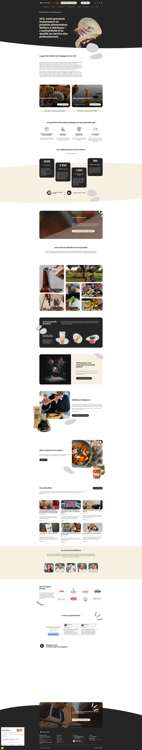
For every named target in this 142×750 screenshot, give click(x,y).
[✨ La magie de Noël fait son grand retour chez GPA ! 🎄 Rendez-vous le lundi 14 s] (92, 660)
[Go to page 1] (79, 636)
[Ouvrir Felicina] (55, 6)
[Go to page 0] (78, 636)
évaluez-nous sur (52, 634)
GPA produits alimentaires (53, 627)
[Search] (95, 3)
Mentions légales (92, 740)
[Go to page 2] (80, 636)
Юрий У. (86, 624)
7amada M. (70, 624)
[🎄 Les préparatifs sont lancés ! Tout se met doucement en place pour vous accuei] (50, 660)
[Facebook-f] (97, 3)
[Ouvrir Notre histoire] (49, 6)
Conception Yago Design (98, 747)
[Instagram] (99, 3)
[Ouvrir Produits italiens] (64, 6)
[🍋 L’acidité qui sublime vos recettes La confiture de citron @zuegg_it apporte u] (71, 660)
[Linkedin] (102, 3)
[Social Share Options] (40, 669)
